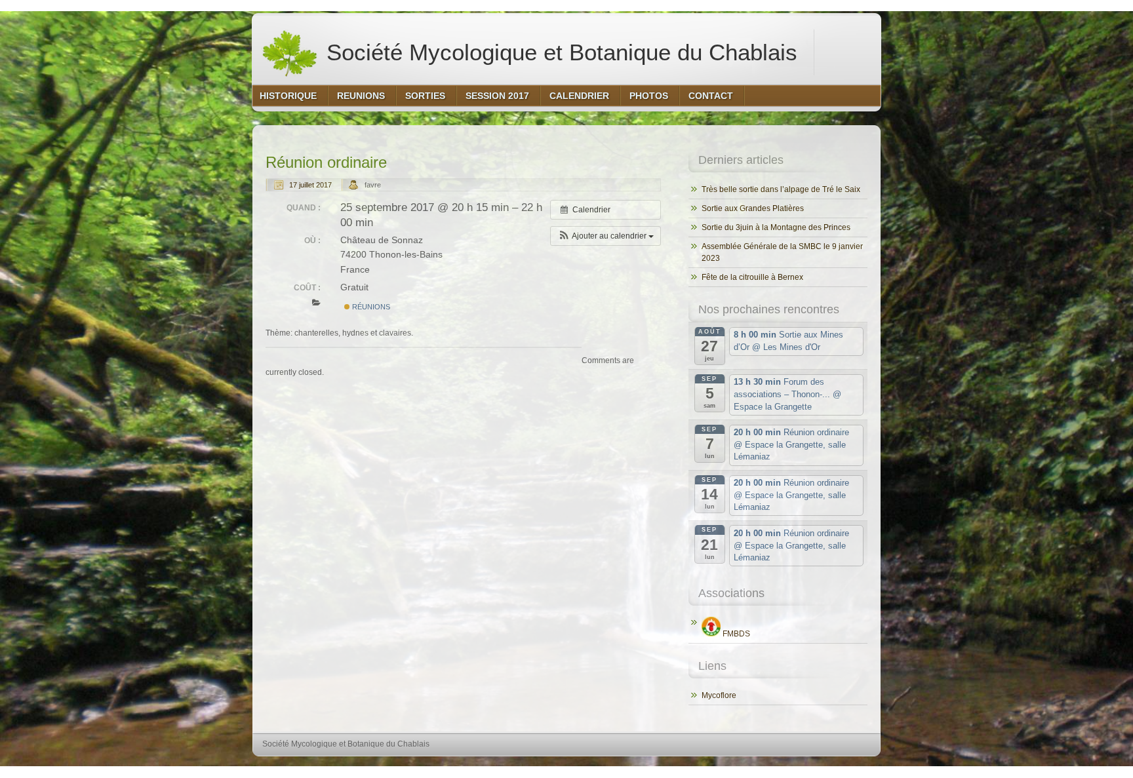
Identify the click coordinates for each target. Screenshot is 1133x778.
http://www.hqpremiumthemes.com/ (828, 768)
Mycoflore (719, 695)
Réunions (370, 307)
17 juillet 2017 (310, 185)
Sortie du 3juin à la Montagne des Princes (776, 227)
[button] (605, 236)
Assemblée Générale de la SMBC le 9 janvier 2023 (782, 252)
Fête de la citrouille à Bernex (752, 277)
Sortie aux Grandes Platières (753, 208)
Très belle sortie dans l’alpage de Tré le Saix (781, 189)
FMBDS (735, 633)
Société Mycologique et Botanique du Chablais (558, 52)
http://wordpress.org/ (729, 768)
